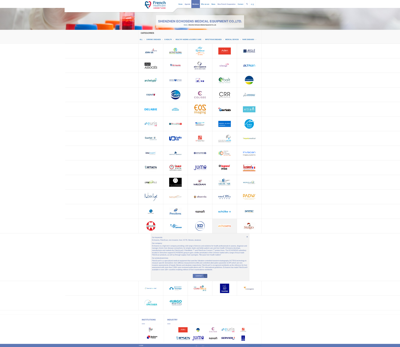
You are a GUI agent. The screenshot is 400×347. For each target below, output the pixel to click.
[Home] (155, 4)
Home (180, 4)
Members (195, 4)
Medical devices (232, 39)
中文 (252, 4)
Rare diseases (248, 39)
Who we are (205, 4)
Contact (240, 4)
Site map (207, 345)
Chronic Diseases (153, 39)
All (141, 39)
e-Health (168, 39)
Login (199, 345)
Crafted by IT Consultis (255, 345)
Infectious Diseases (213, 39)
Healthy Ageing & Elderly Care (188, 39)
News (213, 4)
